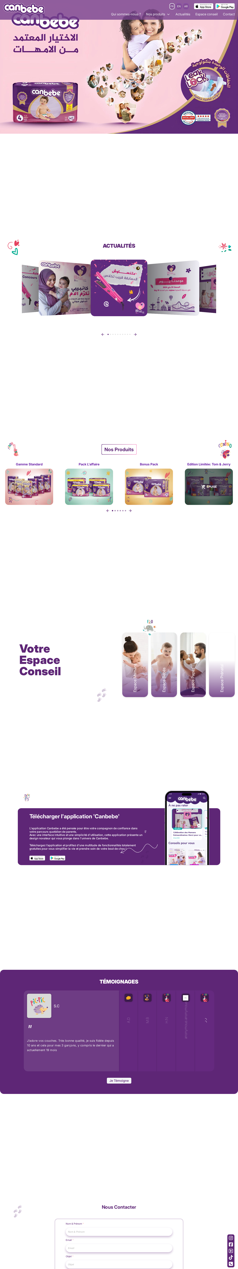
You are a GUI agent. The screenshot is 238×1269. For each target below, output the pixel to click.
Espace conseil (206, 14)
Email (70, 1245)
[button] (102, 334)
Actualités (183, 14)
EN (179, 6)
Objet (70, 1261)
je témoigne (119, 1086)
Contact (229, 14)
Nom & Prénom (75, 1229)
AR (186, 6)
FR (172, 6)
